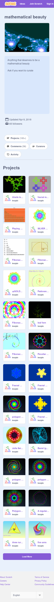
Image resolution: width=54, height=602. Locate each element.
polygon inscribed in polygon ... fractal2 (18, 479)
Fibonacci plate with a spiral (43, 259)
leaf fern (42, 322)
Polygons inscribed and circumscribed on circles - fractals (18, 510)
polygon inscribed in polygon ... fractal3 (18, 416)
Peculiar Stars (43, 353)
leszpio (15, 200)
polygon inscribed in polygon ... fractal (43, 479)
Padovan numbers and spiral (43, 291)
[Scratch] (10, 4)
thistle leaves (18, 197)
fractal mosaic (43, 197)
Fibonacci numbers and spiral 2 (18, 353)
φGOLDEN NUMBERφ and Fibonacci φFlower (18, 291)
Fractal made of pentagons (43, 385)
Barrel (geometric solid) (43, 448)
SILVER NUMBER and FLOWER (43, 228)
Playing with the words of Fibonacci (18, 228)
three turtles (18, 542)
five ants (42, 542)
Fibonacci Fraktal (18, 322)
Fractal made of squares (43, 416)
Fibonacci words (18, 259)
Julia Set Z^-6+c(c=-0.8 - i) (18, 448)
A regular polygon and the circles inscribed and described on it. (43, 510)
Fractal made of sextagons (18, 385)
